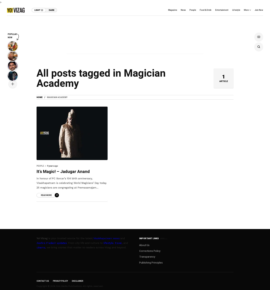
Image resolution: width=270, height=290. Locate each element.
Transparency (147, 257)
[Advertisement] (135, 35)
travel (118, 242)
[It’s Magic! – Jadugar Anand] (72, 133)
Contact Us (43, 281)
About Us (144, 245)
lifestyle (108, 242)
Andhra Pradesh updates (52, 242)
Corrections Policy (149, 251)
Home (40, 97)
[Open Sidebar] (259, 37)
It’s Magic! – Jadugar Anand (63, 172)
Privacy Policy (60, 281)
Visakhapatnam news (106, 238)
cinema (41, 247)
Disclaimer (77, 281)
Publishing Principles (151, 263)
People (40, 166)
